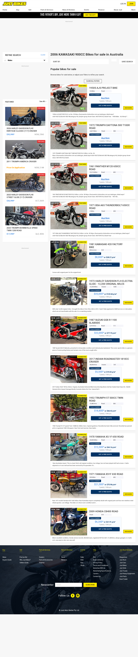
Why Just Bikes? (25, 560)
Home (5, 10)
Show (82, 565)
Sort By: (56, 62)
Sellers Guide (24, 563)
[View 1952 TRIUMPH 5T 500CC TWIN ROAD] (84, 408)
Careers (96, 573)
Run (82, 563)
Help (94, 550)
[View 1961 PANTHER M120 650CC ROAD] (84, 177)
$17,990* (10, 234)
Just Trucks (123, 571)
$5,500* (99, 371)
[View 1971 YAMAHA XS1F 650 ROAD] (84, 484)
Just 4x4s (123, 568)
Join (131, 4)
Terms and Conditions (100, 565)
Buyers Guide (7, 560)
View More (128, 108)
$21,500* (99, 484)
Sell (29, 10)
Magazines (123, 557)
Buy (17, 10)
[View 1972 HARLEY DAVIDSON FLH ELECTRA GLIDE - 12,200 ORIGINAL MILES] (84, 291)
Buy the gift (91, 15)
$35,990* (10, 134)
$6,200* (99, 521)
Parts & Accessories (46, 560)
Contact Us (97, 576)
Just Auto (123, 560)
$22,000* (99, 333)
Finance (101, 10)
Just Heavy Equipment (127, 573)
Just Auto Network (126, 550)
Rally (82, 557)
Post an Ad (23, 557)
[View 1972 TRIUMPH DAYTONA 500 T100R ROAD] (84, 135)
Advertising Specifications (102, 571)
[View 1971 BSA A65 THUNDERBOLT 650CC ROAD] (84, 216)
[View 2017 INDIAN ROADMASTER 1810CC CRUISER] (84, 369)
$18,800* (99, 410)
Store (133, 10)
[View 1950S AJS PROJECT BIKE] (84, 98)
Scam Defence (98, 560)
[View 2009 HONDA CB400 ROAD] (84, 522)
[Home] (14, 4)
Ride (82, 560)
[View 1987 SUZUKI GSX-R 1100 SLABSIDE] (84, 330)
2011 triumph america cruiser (21, 161)
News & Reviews (68, 10)
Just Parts (123, 576)
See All (42, 101)
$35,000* (99, 294)
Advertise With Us (99, 568)
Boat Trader (124, 579)
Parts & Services (47, 10)
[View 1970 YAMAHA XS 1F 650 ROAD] (84, 447)
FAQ (94, 557)
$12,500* (99, 447)
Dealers (41, 557)
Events (86, 10)
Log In (123, 4)
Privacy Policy (97, 563)
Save (127, 62)
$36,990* (10, 201)
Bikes (4, 557)
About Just (118, 10)
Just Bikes (123, 565)
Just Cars (123, 563)
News (63, 557)
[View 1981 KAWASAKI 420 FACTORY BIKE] (84, 254)
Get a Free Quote (105, 105)
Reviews (64, 560)
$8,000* (99, 257)
